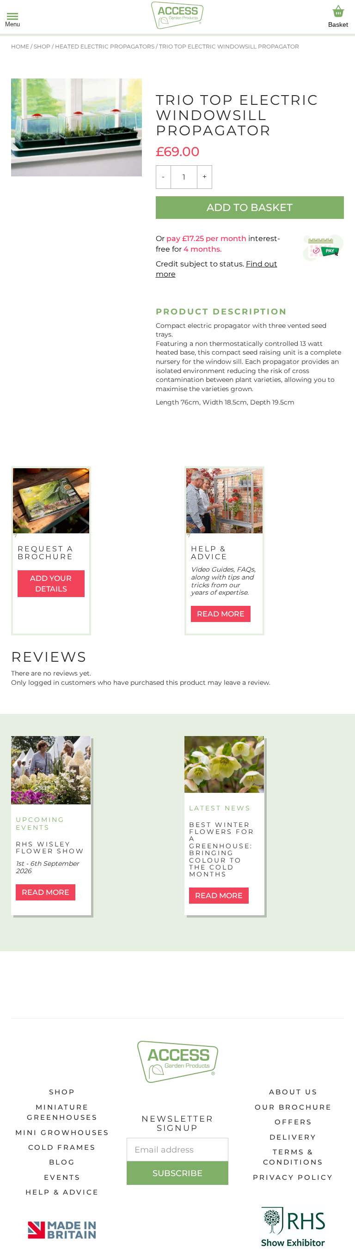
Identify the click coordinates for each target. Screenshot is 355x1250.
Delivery (293, 1137)
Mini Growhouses (62, 1132)
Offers (293, 1121)
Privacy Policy (293, 1177)
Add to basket (250, 207)
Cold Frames (62, 1147)
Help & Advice (62, 1192)
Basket (338, 24)
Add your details (51, 583)
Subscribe (177, 1173)
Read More (221, 614)
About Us (293, 1091)
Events (62, 1177)
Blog (62, 1162)
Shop (62, 1091)
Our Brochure (293, 1107)
